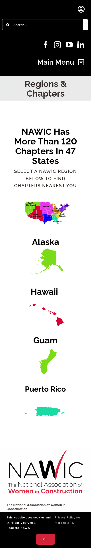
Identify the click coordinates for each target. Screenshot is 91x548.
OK (45, 539)
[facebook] (45, 44)
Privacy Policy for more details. (67, 520)
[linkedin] (81, 44)
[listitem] (63, 208)
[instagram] (57, 44)
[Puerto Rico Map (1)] (45, 382)
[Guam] (45, 334)
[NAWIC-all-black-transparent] (45, 449)
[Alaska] (45, 237)
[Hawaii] (45, 285)
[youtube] (69, 44)
